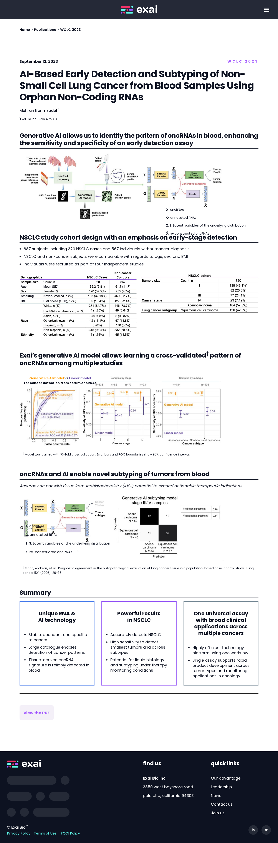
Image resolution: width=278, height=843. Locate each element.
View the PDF (36, 712)
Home (25, 29)
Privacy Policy (18, 833)
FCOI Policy (70, 833)
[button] (267, 10)
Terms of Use (45, 833)
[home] (139, 9)
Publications (45, 29)
